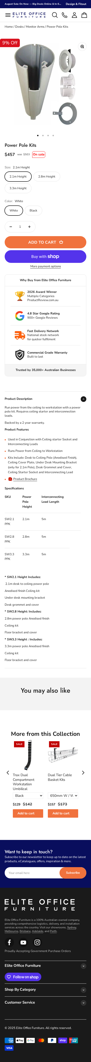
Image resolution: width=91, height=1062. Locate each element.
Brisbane (25, 931)
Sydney (71, 927)
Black (33, 210)
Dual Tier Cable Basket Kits (60, 777)
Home (9, 27)
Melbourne (11, 931)
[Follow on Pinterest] (37, 946)
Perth (53, 931)
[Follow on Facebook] (9, 946)
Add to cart (26, 813)
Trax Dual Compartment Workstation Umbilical (23, 782)
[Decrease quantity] (11, 226)
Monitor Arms (35, 27)
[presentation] (8, 772)
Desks (19, 27)
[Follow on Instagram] (23, 946)
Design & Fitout (76, 4)
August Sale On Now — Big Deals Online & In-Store (34, 4)
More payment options (45, 266)
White (14, 210)
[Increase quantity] (29, 226)
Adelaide (37, 931)
